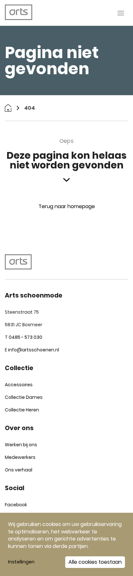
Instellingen (21, 562)
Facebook (16, 504)
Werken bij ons (21, 444)
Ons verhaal (18, 470)
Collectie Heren (22, 410)
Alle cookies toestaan (95, 562)
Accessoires (19, 384)
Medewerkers (20, 457)
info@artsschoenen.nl (33, 350)
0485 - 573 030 (25, 337)
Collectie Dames (24, 397)
